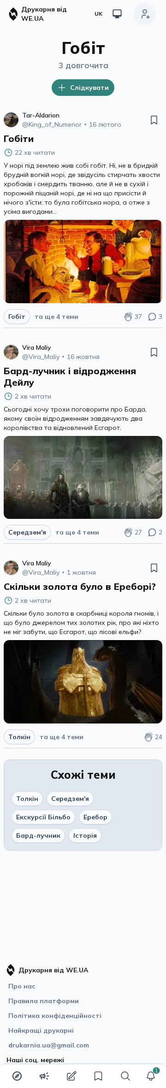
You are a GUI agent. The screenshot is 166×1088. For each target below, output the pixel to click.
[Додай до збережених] (154, 120)
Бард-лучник (38, 835)
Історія (85, 835)
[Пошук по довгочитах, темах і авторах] (125, 1076)
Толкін (27, 798)
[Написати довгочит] (71, 1076)
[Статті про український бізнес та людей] (44, 1076)
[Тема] (117, 14)
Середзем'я (70, 798)
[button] (150, 1076)
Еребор (95, 817)
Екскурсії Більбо (43, 817)
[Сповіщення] (150, 1076)
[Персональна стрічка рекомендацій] (17, 1076)
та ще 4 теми (56, 316)
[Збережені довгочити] (98, 1076)
